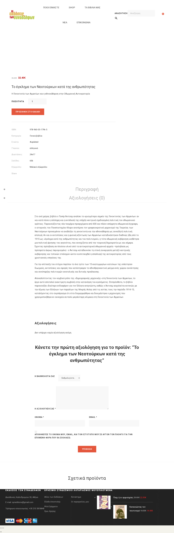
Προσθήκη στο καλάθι (28, 112)
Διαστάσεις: (17, 154)
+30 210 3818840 (36, 508)
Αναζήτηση (121, 13)
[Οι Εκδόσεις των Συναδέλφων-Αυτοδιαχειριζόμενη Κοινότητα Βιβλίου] (22, 14)
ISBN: (14, 129)
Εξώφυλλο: (17, 167)
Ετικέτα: (15, 142)
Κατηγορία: (16, 136)
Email (93, 417)
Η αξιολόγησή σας (45, 409)
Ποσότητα (18, 101)
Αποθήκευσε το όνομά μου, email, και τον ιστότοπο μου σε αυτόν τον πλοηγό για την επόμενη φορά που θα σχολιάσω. (84, 436)
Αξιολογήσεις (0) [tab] (87, 198)
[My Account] (158, 15)
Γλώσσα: (15, 148)
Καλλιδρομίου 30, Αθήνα (27, 497)
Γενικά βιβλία (36, 136)
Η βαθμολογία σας (45, 376)
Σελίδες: (15, 160)
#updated (34, 142)
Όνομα (39, 417)
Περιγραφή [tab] (87, 189)
